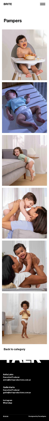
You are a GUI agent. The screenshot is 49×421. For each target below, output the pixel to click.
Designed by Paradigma (37, 416)
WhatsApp (7, 403)
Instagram (7, 400)
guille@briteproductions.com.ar (17, 393)
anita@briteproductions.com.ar (17, 380)
